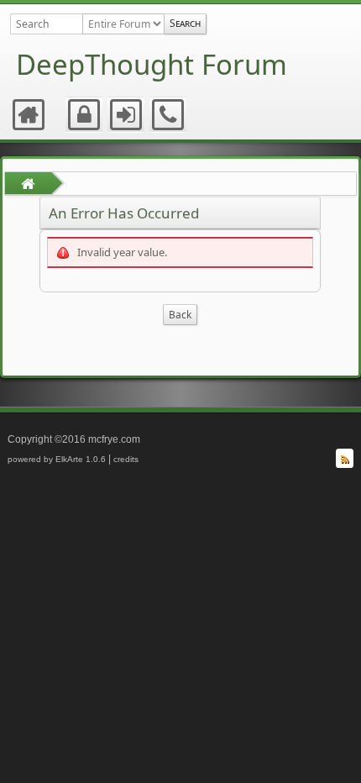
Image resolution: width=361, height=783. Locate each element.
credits (126, 459)
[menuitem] (29, 115)
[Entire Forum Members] (123, 23)
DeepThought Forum (151, 64)
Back (180, 314)
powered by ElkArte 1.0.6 (57, 459)
